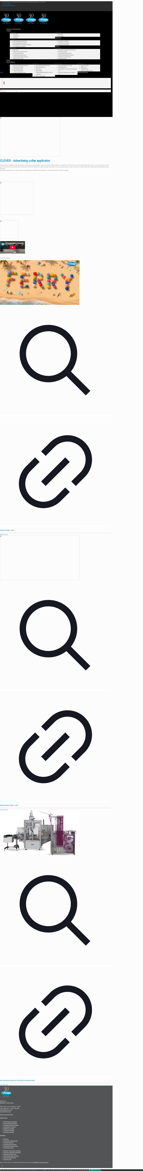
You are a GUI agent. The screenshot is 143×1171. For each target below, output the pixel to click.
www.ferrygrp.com (5, 1111)
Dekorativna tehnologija (10, 1141)
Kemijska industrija (8, 1132)
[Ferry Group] (25, 24)
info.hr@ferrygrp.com (9, 5)
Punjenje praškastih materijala (12, 1152)
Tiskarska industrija (8, 1130)
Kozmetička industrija (9, 1127)
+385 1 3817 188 (14, 1108)
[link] (16, 91)
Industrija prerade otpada (10, 1125)
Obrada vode (7, 1159)
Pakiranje (6, 1139)
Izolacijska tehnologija (9, 1144)
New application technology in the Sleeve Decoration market (17, 1080)
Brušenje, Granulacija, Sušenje (12, 1151)
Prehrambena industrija (10, 1121)
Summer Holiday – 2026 (7, 530)
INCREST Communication (41, 1162)
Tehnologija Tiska (8, 1148)
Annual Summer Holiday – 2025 (9, 805)
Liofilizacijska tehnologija (10, 1146)
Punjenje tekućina (8, 1142)
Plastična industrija (8, 1128)
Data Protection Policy (6, 1114)
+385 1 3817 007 (7, 4)
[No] (100, 1170)
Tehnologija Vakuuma (9, 1157)
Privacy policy (96, 1170)
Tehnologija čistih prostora (11, 1156)
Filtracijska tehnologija (9, 1154)
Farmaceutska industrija (10, 1123)
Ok (90, 1170)
